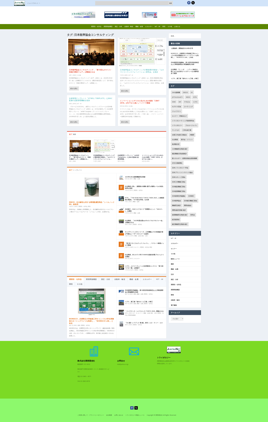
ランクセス (175, 130)
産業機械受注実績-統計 (179, 215)
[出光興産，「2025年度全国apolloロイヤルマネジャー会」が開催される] (121, 221)
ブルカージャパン (191, 125)
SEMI (174, 102)
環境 (163, 26)
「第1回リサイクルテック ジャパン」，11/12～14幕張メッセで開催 (144, 244)
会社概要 (109, 415)
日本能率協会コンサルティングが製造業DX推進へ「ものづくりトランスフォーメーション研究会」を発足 (142, 71)
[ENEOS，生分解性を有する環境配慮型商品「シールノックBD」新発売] (91, 187)
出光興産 (175, 139)
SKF (180, 102)
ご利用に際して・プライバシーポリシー (90, 415)
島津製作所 (175, 144)
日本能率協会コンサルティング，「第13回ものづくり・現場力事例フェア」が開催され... (80, 157)
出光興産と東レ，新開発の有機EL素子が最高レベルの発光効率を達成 (144, 187)
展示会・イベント (187, 139)
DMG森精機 (176, 92)
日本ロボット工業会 (178, 177)
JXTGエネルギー (177, 97)
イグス (195, 102)
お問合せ (121, 360)
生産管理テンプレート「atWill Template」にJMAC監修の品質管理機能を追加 (90, 99)
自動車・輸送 (128, 26)
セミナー (136, 247)
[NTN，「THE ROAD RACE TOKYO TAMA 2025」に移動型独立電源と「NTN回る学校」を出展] (121, 198)
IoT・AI (157, 26)
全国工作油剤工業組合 (179, 135)
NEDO (188, 97)
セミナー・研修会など (179, 116)
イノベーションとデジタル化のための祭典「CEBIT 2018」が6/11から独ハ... (152, 157)
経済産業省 (175, 219)
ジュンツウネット (32, 3)
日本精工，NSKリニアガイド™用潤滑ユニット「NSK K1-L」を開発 (144, 210)
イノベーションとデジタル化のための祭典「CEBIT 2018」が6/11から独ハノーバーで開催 (140, 102)
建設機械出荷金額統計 (179, 154)
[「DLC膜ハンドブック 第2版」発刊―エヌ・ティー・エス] (121, 323)
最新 (79, 325)
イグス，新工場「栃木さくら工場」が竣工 (139, 302)
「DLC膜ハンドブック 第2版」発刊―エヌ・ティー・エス (144, 323)
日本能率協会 (176, 201)
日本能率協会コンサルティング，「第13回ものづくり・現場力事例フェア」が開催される (91, 71)
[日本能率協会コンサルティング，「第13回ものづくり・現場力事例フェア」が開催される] (91, 52)
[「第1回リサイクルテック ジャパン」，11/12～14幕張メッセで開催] (121, 244)
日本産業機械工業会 (178, 191)
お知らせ (177, 26)
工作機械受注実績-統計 (179, 149)
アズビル (187, 102)
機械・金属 (139, 26)
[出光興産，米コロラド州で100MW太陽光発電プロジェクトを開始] (121, 255)
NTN (195, 97)
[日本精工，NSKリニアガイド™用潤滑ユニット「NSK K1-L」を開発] (121, 210)
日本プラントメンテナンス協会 (182, 172)
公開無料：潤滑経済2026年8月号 (182, 48)
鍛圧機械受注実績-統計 (179, 224)
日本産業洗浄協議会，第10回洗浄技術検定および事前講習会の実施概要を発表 (144, 291)
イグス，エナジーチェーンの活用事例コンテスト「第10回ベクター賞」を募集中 (144, 267)
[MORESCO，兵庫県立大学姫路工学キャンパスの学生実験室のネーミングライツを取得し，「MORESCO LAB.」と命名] (91, 302)
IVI (192, 92)
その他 (170, 26)
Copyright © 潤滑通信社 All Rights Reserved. (161, 415)
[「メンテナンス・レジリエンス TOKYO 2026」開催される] (121, 312)
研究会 (192, 215)
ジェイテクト (176, 111)
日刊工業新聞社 (177, 163)
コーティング (188, 107)
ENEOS (185, 92)
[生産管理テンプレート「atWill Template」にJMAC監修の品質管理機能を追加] (129, 146)
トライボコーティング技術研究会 (183, 121)
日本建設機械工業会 (178, 187)
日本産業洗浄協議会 (178, 196)
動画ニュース (175, 259)
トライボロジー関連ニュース (134, 415)
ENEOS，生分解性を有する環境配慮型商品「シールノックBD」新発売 (91, 203)
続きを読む (74, 88)
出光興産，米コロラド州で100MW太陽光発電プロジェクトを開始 (144, 255)
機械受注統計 (176, 205)
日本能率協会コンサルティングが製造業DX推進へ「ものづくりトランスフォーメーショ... (104, 157)
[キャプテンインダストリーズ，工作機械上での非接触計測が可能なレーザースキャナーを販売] (121, 233)
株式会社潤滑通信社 (86, 360)
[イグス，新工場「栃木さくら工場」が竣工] (121, 302)
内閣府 (192, 135)
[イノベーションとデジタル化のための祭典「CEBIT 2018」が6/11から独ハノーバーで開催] (153, 146)
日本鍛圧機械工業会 (190, 201)
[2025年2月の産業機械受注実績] (121, 178)
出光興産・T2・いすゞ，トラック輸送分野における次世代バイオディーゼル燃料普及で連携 (185, 71)
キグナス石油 (176, 107)
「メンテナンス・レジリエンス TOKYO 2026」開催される (144, 311)
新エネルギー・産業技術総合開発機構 (184, 158)
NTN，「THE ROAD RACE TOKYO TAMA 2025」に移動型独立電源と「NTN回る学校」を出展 (144, 199)
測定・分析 (118, 26)
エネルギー (148, 26)
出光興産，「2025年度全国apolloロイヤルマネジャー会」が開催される (144, 221)
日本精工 (191, 196)
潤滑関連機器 (108, 26)
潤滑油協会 (187, 205)
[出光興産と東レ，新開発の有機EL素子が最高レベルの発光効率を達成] (121, 187)
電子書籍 (174, 305)
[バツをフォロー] (193, 2)
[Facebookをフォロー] (189, 2)
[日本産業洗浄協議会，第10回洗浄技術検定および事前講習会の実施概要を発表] (121, 291)
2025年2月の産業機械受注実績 (135, 177)
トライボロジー (177, 125)
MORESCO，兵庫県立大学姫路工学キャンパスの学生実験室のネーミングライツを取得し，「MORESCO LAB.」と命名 (91, 321)
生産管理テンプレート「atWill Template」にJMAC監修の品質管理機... (128, 157)
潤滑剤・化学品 (96, 26)
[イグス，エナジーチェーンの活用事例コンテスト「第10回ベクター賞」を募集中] (121, 267)
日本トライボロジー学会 (180, 168)
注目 (172, 274)
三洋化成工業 (186, 130)
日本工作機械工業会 (178, 182)
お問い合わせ (118, 415)
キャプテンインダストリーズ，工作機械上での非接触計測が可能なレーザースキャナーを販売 (144, 233)
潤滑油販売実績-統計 (179, 210)
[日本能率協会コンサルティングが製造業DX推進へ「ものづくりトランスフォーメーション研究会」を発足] (142, 52)
